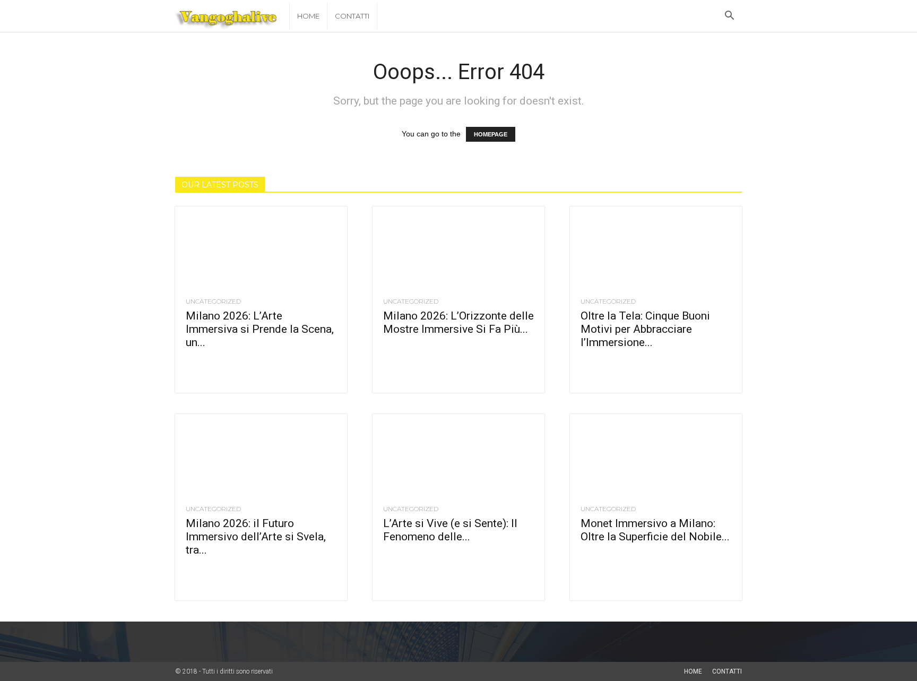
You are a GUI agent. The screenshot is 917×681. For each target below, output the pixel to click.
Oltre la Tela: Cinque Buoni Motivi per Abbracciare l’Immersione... (645, 329)
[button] (729, 17)
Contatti (352, 16)
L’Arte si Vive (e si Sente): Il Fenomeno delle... (450, 530)
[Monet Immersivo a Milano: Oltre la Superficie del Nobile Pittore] (656, 456)
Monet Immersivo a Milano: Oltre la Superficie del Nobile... (655, 530)
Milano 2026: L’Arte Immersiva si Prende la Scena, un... (260, 329)
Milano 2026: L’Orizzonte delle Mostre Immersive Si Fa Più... (458, 322)
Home (308, 16)
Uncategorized (213, 301)
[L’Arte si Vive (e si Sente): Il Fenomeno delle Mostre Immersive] (458, 456)
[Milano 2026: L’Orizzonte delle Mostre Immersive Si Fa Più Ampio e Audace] (458, 248)
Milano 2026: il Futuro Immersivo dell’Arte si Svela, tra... (256, 536)
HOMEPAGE (490, 134)
